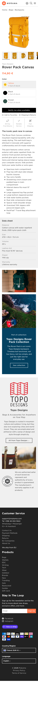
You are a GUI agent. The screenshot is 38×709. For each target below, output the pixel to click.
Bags (11, 10)
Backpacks (19, 10)
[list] (19, 32)
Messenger (17, 524)
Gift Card (6, 591)
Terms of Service (19, 673)
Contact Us (6, 530)
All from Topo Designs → (19, 440)
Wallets (5, 560)
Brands (5, 575)
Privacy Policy (19, 670)
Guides (5, 588)
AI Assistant (11, 526)
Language (6, 656)
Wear (4, 570)
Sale (4, 583)
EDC (4, 562)
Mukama (22, 668)
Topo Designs (7, 64)
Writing (5, 565)
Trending (6, 580)
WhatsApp (6, 524)
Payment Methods (9, 533)
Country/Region (9, 646)
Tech (4, 568)
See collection (19, 365)
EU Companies (8, 541)
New (4, 578)
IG (3, 526)
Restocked (6, 586)
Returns (5, 538)
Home (4, 10)
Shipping (6, 536)
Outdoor (5, 573)
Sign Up (31, 611)
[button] (27, 3)
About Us (6, 543)
